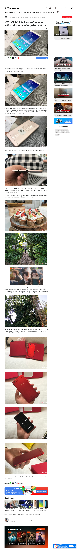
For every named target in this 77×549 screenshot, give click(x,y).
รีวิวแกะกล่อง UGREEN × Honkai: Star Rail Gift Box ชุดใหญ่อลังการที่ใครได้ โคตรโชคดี (62, 85)
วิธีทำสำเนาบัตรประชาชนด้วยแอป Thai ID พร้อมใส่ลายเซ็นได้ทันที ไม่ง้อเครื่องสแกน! (63, 38)
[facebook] (15, 58)
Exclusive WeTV (51, 12)
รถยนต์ (37, 12)
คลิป (46, 12)
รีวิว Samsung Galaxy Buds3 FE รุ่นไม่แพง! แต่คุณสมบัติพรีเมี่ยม (63, 69)
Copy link (21, 58)
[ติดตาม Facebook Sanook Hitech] (63, 121)
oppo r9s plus (8, 514)
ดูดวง (17, 12)
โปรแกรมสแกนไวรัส (64, 130)
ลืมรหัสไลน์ (57, 134)
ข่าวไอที (67, 132)
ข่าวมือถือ (62, 132)
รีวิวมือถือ (38, 514)
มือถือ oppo (28, 514)
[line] (10, 58)
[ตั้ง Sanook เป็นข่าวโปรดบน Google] (26, 490)
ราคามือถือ (57, 132)
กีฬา (25, 12)
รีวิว (33, 514)
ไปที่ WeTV (41, 529)
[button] (34, 8)
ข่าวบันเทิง (21, 12)
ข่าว (14, 12)
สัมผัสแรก (14, 514)
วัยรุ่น (43, 12)
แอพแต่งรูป (57, 130)
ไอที (40, 12)
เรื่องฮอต (11, 12)
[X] (13, 58)
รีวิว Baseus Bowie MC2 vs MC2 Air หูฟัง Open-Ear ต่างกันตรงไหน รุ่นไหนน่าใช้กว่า (63, 115)
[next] (46, 538)
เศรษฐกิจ (29, 12)
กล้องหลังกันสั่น (21, 514)
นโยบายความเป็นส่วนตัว (61, 547)
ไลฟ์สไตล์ (33, 12)
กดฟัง (39, 28)
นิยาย (57, 12)
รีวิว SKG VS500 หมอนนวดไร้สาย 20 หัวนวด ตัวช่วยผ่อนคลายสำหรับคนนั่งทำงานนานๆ (63, 100)
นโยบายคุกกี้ (66, 547)
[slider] (21, 283)
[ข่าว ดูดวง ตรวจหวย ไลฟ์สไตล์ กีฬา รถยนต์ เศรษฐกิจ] (12, 8)
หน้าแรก (6, 12)
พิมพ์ (16, 28)
